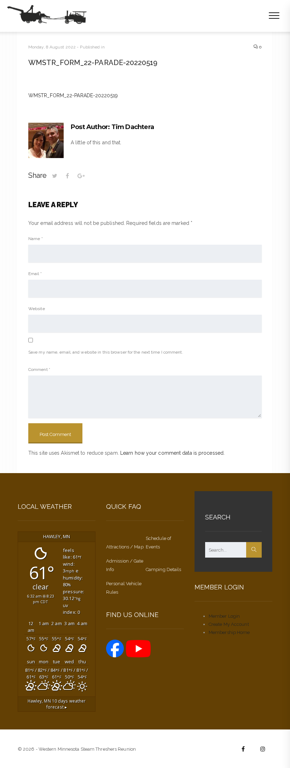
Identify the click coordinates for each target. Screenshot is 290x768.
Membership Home (229, 632)
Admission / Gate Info (125, 565)
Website (36, 308)
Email (35, 273)
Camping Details (163, 569)
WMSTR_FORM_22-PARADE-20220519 (73, 95)
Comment (39, 369)
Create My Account (229, 624)
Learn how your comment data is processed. (172, 453)
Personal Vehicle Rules (124, 588)
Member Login (224, 616)
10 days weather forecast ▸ (57, 704)
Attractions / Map (125, 546)
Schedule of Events (158, 542)
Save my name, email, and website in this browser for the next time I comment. (105, 352)
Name (35, 238)
